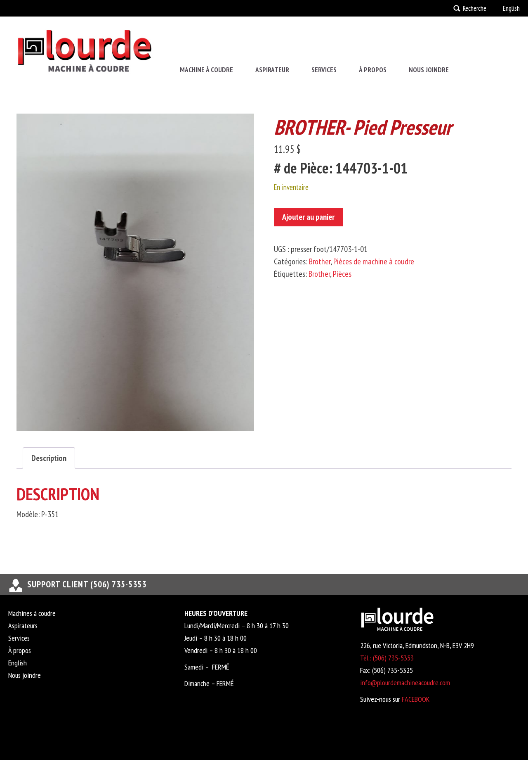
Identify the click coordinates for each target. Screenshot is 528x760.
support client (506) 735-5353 (86, 584)
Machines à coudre (32, 613)
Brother (319, 261)
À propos (373, 69)
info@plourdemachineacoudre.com (405, 682)
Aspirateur (272, 69)
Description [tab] (48, 458)
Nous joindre (429, 69)
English (511, 8)
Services (324, 69)
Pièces (342, 273)
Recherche (474, 8)
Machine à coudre (206, 69)
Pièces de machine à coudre (373, 261)
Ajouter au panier (308, 216)
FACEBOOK (415, 699)
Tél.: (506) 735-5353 (387, 658)
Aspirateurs (23, 625)
